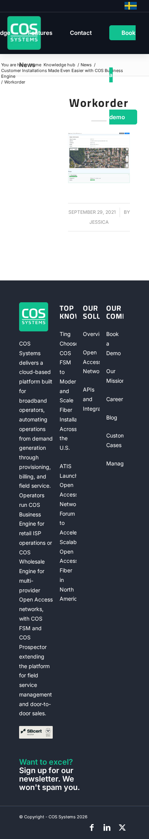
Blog (111, 417)
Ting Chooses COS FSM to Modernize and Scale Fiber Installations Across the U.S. (68, 391)
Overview (91, 334)
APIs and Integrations (91, 399)
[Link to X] (122, 827)
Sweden (131, 6)
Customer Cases (114, 440)
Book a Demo (113, 343)
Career (114, 399)
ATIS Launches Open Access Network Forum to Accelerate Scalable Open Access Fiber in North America (68, 532)
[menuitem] (40, 33)
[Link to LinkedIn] (107, 827)
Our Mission (114, 376)
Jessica (99, 222)
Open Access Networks (91, 362)
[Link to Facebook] (91, 827)
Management (114, 463)
